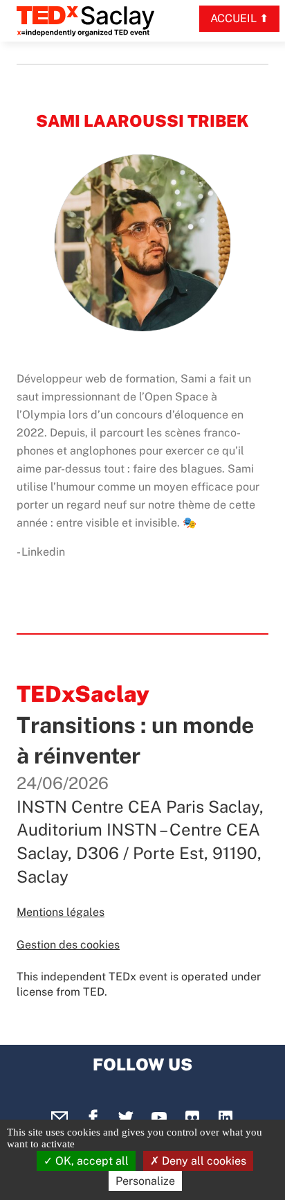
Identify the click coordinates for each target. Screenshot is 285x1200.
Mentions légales (60, 912)
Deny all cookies (202, 1160)
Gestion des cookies (68, 944)
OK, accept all (91, 1160)
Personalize (145, 1181)
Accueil (233, 18)
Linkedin (43, 551)
